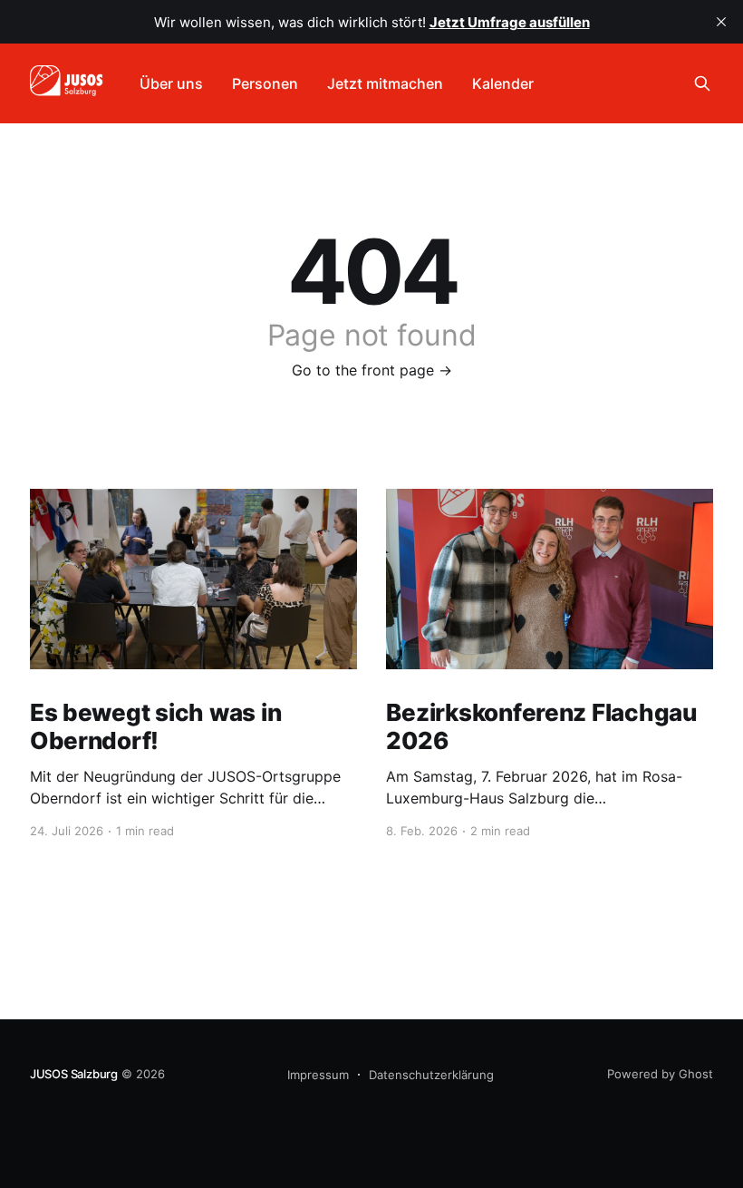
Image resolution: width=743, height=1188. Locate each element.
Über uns (171, 83)
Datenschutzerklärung (431, 1074)
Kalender (503, 83)
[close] (721, 21)
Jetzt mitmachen (385, 83)
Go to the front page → (372, 370)
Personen (265, 83)
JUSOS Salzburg (74, 1073)
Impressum (318, 1074)
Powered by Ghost (660, 1073)
